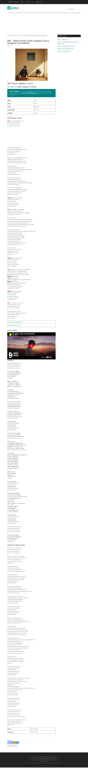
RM (8, 87)
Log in (57, 757)
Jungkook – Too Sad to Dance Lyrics (66, 48)
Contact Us (38, 758)
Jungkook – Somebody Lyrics (64, 51)
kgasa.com (37, 757)
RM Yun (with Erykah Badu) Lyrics (15, 322)
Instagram (47, 759)
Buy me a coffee (44, 761)
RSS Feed (53, 758)
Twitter (43, 759)
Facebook (39, 759)
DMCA (42, 758)
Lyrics (13, 744)
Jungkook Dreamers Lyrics (14, 325)
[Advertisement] (44, 22)
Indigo (35, 100)
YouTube (55, 759)
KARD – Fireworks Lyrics (63, 39)
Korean (16, 744)
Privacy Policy (47, 758)
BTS (15, 87)
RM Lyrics (16, 746)
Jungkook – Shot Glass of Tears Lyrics (66, 46)
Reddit (51, 759)
